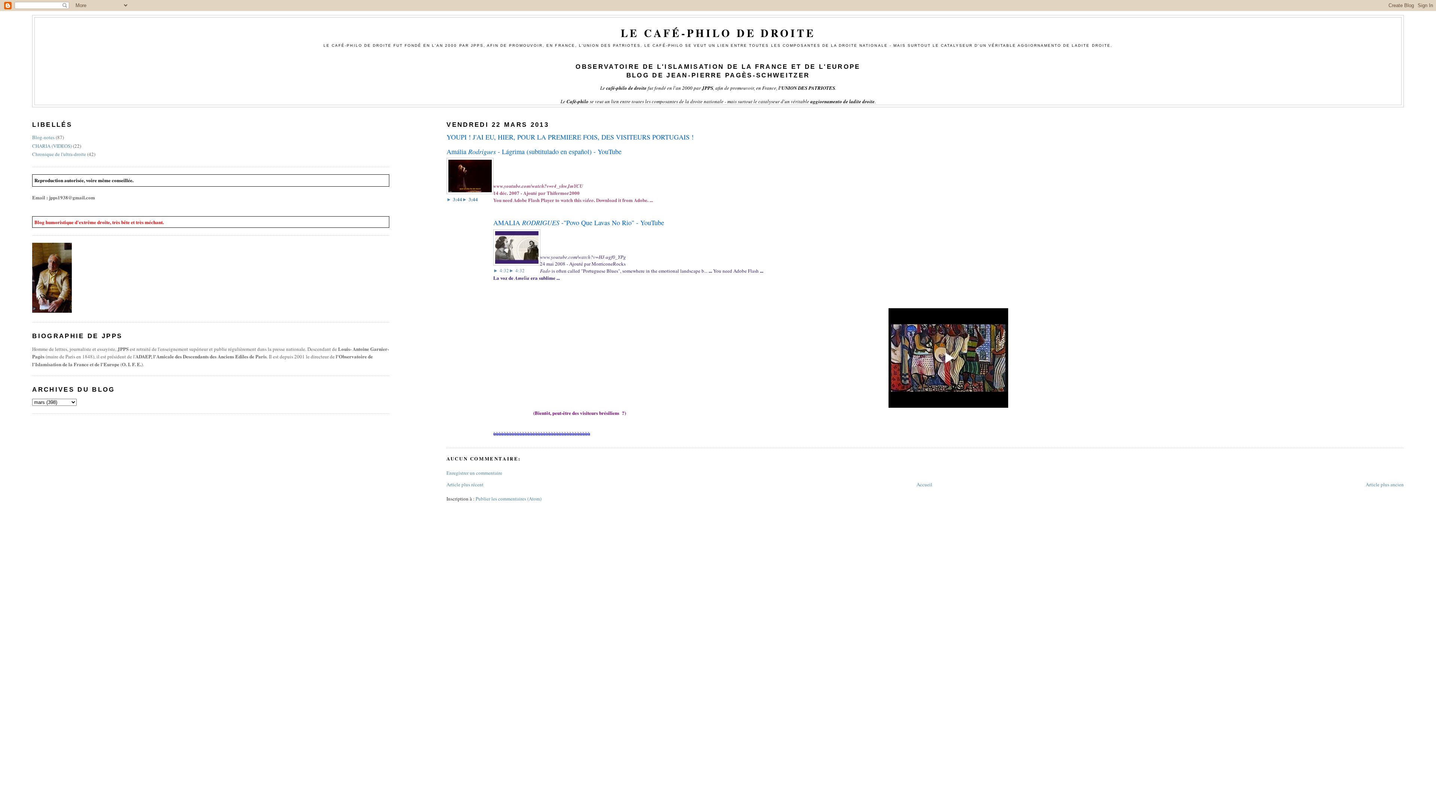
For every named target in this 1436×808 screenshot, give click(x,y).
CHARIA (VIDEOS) (52, 146)
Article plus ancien (1385, 484)
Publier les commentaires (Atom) (508, 498)
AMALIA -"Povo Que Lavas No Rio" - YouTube (578, 222)
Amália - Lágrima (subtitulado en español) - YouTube (534, 151)
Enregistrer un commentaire (474, 472)
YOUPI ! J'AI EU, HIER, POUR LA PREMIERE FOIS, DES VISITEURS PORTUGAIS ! (570, 136)
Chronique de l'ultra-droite (59, 154)
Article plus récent (465, 484)
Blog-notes (43, 137)
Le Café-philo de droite (718, 33)
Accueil (924, 484)
